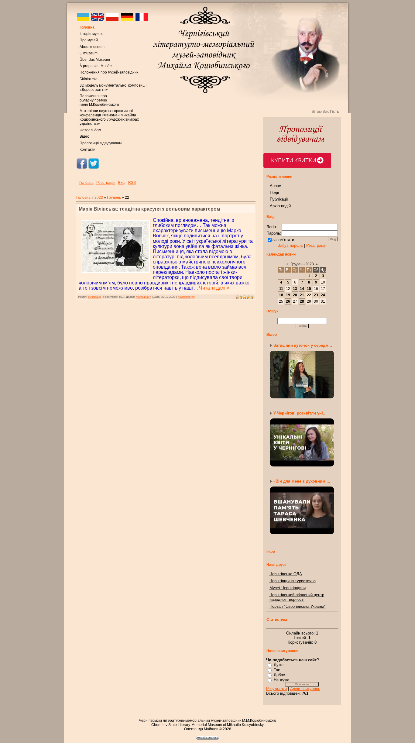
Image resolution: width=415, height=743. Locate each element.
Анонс (275, 186)
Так (277, 670)
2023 (98, 197)
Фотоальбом (90, 130)
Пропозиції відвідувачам (101, 143)
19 (288, 295)
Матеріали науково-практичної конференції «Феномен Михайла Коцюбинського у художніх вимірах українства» (109, 117)
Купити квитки (293, 160)
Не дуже (281, 680)
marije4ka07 (143, 296)
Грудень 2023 (302, 264)
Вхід (121, 183)
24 (323, 295)
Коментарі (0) (186, 296)
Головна (87, 27)
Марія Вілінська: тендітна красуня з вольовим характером (149, 209)
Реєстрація (105, 183)
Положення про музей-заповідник (109, 72)
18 (281, 295)
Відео (84, 136)
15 (309, 289)
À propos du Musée (96, 66)
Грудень (114, 197)
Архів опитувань (305, 688)
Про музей (89, 40)
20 (295, 295)
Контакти (87, 149)
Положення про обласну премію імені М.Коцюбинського (99, 100)
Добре (279, 674)
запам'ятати (283, 239)
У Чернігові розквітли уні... (300, 413)
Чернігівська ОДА (285, 574)
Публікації (94, 296)
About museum (92, 47)
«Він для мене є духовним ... (301, 481)
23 (316, 295)
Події (274, 192)
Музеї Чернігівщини (287, 588)
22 (309, 295)
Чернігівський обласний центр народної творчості (296, 597)
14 (302, 289)
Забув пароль (290, 245)
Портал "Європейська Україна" (297, 606)
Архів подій (280, 206)
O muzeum (89, 53)
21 (302, 295)
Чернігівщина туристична (292, 581)
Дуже (278, 664)
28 (302, 301)
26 (288, 301)
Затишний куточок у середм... (302, 345)
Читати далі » (214, 288)
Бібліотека (89, 79)
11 (281, 289)
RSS (132, 183)
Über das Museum (95, 59)
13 (295, 289)
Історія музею (91, 34)
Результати (276, 688)
